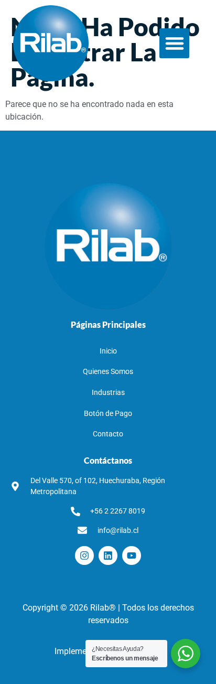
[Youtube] (131, 555)
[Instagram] (84, 555)
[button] (174, 43)
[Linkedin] (108, 555)
